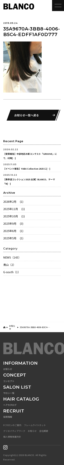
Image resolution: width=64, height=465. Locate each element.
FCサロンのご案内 (12, 425)
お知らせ (12, 327)
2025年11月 (14, 209)
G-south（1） (11, 272)
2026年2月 (13, 202)
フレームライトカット (35, 425)
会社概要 (43, 431)
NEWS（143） (12, 257)
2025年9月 (13, 223)
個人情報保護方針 (12, 436)
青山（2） (9, 265)
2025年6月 (13, 231)
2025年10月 (14, 216)
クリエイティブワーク (14, 431)
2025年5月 (13, 238)
